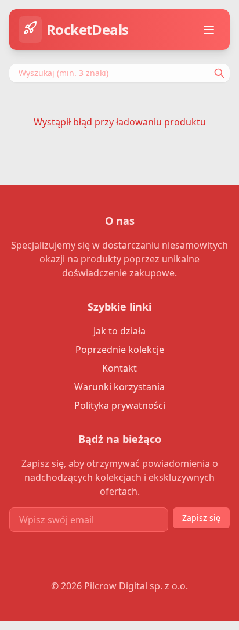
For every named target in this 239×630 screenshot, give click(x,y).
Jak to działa (119, 331)
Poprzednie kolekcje (119, 349)
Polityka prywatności (119, 405)
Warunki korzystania (119, 386)
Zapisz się (201, 517)
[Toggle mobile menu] (208, 29)
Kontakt (119, 368)
